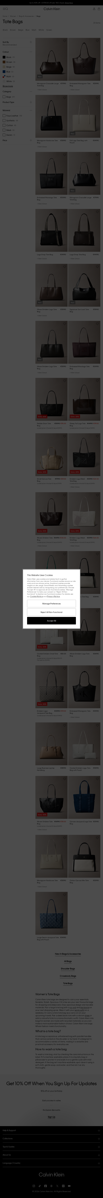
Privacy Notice (53, 596)
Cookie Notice (36, 596)
